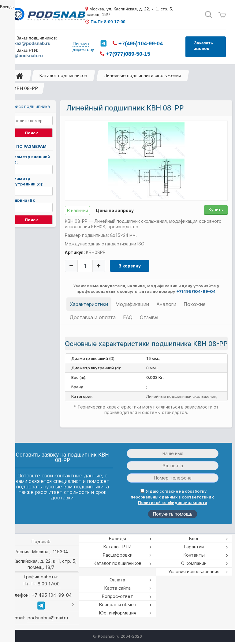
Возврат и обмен (117, 604)
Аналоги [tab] (166, 304)
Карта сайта (117, 588)
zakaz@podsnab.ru (29, 43)
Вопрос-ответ (117, 596)
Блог (194, 538)
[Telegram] (103, 43)
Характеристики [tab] (89, 304)
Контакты (194, 555)
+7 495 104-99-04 (52, 595)
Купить (216, 209)
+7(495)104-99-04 (140, 43)
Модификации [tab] (132, 304)
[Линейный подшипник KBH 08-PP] (146, 160)
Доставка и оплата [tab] (93, 317)
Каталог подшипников (63, 75)
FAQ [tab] (127, 317)
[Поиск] (208, 15)
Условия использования (193, 571)
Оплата (117, 580)
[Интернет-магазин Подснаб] (47, 15)
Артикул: (75, 252)
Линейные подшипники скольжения (142, 75)
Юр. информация (117, 613)
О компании (194, 563)
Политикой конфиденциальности (172, 502)
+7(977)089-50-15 (127, 54)
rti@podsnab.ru (26, 55)
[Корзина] (222, 15)
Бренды (117, 538)
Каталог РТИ (117, 547)
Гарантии (194, 547)
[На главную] (19, 75)
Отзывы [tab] (149, 317)
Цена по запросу (115, 210)
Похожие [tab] (195, 304)
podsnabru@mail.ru (48, 618)
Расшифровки (117, 555)
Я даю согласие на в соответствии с (172, 497)
